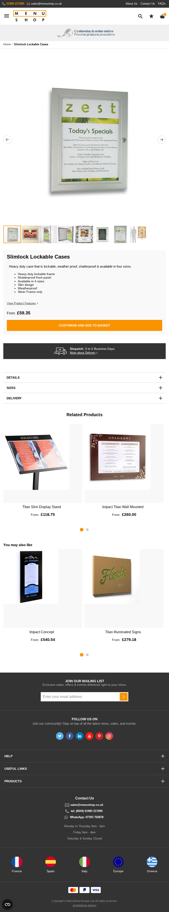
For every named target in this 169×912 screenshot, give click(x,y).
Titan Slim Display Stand (41, 507)
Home (7, 44)
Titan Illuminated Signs (123, 632)
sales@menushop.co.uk (46, 3)
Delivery (14, 398)
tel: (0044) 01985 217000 (87, 811)
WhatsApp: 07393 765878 (86, 817)
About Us (132, 3)
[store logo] (29, 16)
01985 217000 (15, 3)
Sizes (11, 388)
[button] (7, 140)
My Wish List (151, 16)
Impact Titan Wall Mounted (122, 507)
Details (13, 377)
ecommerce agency (84, 905)
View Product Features (21, 303)
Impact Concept (41, 632)
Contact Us (148, 3)
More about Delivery (83, 352)
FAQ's (162, 3)
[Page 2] (87, 529)
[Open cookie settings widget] (7, 904)
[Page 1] (81, 529)
